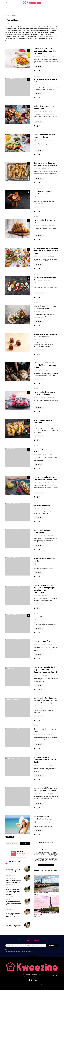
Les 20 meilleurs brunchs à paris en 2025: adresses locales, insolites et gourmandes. (12, 915)
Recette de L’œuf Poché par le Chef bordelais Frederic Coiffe (45, 478)
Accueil (22, 974)
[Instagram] (26, 980)
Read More (38, 66)
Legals (41, 984)
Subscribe (51, 945)
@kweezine (31, 957)
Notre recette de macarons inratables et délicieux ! (44, 393)
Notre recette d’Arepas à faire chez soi (45, 80)
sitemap (37, 984)
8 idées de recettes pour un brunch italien (44, 107)
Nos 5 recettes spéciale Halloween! (43, 421)
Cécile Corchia (41, 339)
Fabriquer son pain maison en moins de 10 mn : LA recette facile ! (45, 365)
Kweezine (32, 984)
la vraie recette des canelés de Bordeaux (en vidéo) (45, 335)
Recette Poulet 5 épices (43, 641)
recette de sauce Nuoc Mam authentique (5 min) (45, 307)
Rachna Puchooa (42, 425)
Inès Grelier (40, 111)
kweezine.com (47, 976)
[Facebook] (29, 980)
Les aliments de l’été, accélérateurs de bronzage (44, 817)
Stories (41, 974)
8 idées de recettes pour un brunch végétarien (44, 135)
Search (25, 843)
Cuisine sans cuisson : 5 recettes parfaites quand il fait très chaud (45, 51)
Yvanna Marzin (41, 822)
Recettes (36, 45)
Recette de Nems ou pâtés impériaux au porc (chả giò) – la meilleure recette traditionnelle (45, 589)
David (38, 168)
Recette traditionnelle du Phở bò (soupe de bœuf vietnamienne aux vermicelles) (45, 669)
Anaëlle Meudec (41, 454)
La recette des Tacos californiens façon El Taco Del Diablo (45, 759)
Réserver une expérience (46, 864)
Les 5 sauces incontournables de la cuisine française (45, 278)
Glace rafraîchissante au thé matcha (44, 559)
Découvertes (34, 974)
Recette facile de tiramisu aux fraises (45, 730)
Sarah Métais (40, 283)
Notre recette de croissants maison (44, 221)
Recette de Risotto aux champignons (42, 531)
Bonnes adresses (10, 878)
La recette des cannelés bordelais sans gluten (43, 192)
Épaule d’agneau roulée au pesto (44, 449)
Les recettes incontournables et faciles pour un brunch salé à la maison (46, 250)
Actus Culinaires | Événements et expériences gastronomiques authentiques (25, 976)
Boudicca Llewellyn (42, 56)
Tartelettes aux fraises (42, 505)
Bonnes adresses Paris (12, 911)
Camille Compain (42, 225)
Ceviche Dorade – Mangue (44, 616)
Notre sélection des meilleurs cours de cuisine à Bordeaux (13, 926)
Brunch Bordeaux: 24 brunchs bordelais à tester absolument (13, 881)
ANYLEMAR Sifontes (42, 84)
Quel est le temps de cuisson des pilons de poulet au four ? (45, 164)
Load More (10, 836)
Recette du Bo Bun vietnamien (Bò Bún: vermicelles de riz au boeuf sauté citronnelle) (45, 700)
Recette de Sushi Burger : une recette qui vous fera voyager (45, 789)
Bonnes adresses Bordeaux (13, 923)
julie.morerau (41, 140)
